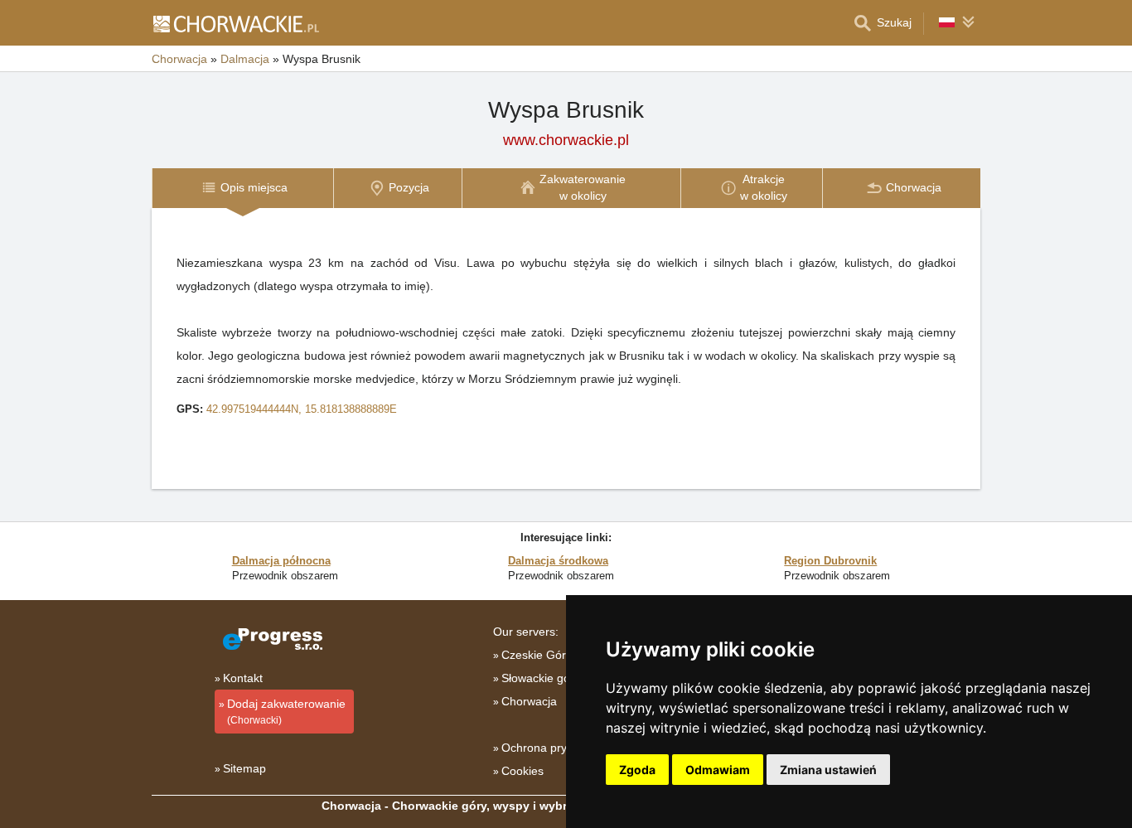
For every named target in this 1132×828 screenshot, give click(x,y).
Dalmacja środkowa (558, 560)
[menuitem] (242, 187)
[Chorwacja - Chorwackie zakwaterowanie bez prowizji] (235, 23)
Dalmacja (244, 58)
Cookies (522, 770)
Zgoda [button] (637, 770)
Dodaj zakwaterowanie (286, 711)
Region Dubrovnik (830, 560)
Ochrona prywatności (556, 747)
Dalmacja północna (281, 560)
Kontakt (243, 678)
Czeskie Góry (536, 654)
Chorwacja (179, 58)
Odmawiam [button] (717, 770)
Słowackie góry (540, 678)
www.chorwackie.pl (566, 140)
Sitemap (244, 768)
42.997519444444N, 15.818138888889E (301, 409)
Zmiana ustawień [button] (828, 770)
